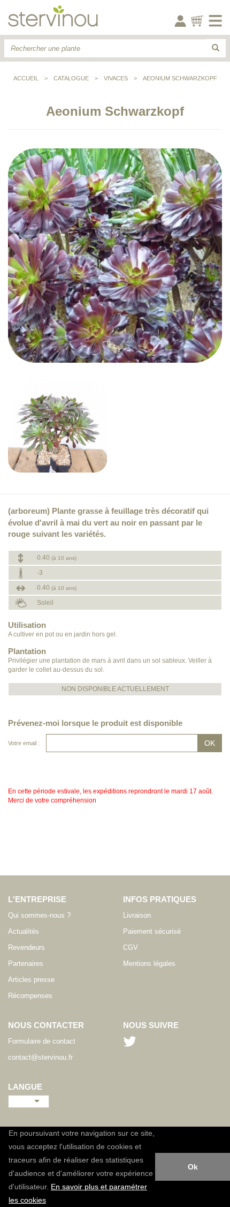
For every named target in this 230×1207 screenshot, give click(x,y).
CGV (130, 947)
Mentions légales (149, 963)
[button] (49, 1201)
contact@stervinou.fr (40, 1057)
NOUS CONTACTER (46, 1025)
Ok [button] (193, 1167)
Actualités (23, 931)
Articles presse (31, 980)
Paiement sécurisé (152, 931)
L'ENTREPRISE (37, 899)
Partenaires (25, 963)
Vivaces (116, 78)
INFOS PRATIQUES (159, 899)
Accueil (26, 78)
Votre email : (24, 743)
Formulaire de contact (41, 1041)
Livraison (137, 915)
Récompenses (30, 996)
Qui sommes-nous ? (39, 915)
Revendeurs (26, 947)
